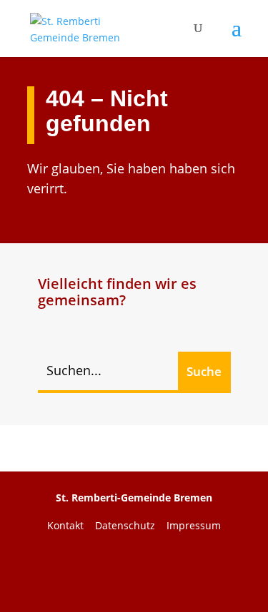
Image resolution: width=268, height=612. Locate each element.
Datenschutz (131, 525)
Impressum (194, 525)
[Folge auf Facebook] (79, 570)
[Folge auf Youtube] (134, 570)
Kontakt (71, 525)
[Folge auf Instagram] (190, 570)
